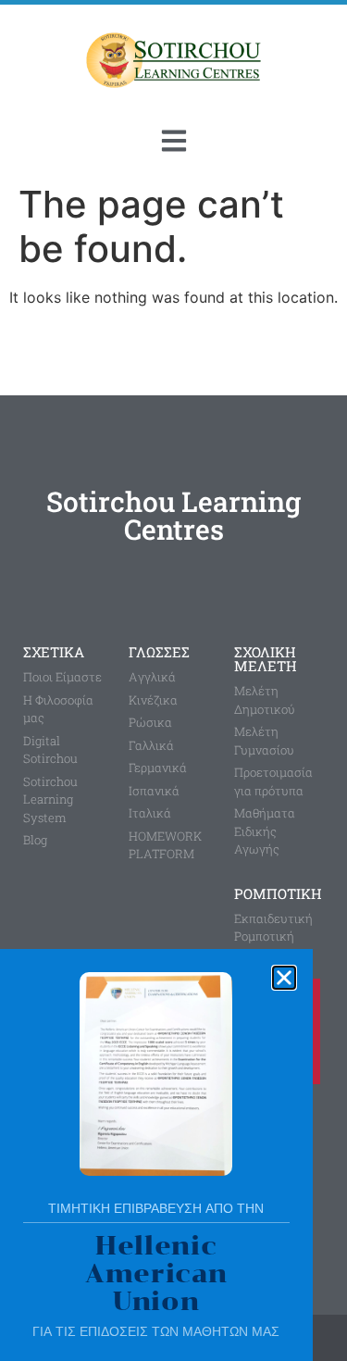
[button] (284, 978)
